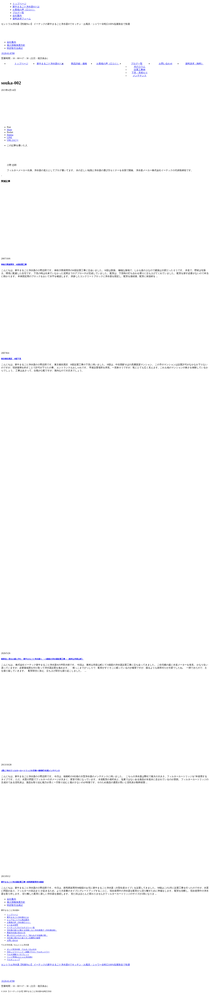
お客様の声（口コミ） (107, 63)
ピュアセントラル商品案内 (18, 920)
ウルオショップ (13, 960)
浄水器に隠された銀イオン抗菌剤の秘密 (23, 938)
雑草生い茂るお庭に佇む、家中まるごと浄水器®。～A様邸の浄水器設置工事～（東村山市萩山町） (42, 659)
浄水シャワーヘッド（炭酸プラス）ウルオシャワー (28, 952)
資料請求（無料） (194, 63)
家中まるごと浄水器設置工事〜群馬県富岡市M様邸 (22, 882)
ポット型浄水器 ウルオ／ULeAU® (21, 949)
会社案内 (11, 42)
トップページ (21, 63)
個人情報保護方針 (16, 45)
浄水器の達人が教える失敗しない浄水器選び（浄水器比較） (32, 930)
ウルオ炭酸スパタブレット (18, 954)
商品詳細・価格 (79, 63)
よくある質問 (12, 925)
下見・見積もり (140, 72)
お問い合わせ (165, 63)
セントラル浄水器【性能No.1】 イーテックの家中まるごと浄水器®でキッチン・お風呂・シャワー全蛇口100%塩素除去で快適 (65, 964)
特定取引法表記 (15, 48)
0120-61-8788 (8, 53)
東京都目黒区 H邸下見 (11, 359)
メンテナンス (139, 75)
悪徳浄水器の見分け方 (16, 933)
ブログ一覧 (136, 63)
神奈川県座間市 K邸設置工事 (14, 264)
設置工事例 (139, 69)
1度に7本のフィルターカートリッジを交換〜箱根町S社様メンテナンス (30, 770)
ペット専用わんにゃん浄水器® (19, 957)
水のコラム (139, 66)
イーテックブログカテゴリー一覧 (21, 927)
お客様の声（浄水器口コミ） (19, 922)
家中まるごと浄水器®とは (50, 63)
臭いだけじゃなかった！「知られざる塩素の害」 (27, 935)
